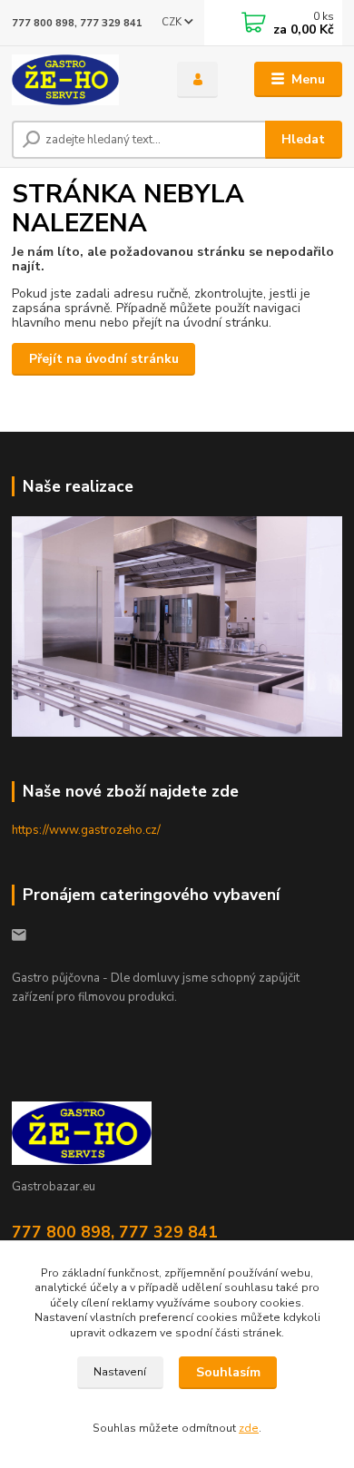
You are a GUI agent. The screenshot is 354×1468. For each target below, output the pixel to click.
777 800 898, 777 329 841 (77, 23)
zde (249, 1428)
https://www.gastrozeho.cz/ (86, 830)
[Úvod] (81, 79)
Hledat (303, 139)
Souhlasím (228, 1372)
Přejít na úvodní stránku (104, 358)
